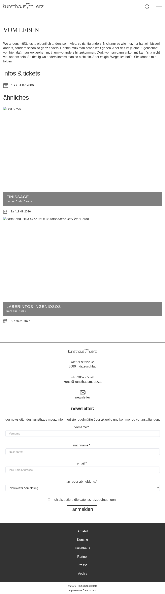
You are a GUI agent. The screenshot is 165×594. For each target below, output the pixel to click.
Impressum (75, 590)
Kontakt (82, 539)
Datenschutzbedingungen (97, 499)
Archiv (82, 573)
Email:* (82, 463)
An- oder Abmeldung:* (81, 481)
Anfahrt (82, 531)
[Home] (23, 8)
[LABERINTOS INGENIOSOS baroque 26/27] (82, 219)
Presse (82, 565)
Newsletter (82, 397)
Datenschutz (89, 590)
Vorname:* (81, 427)
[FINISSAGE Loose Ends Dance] (82, 109)
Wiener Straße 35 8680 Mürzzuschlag (83, 364)
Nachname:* (81, 445)
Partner (82, 556)
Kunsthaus (82, 548)
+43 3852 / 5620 (82, 377)
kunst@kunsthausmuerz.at (82, 381)
